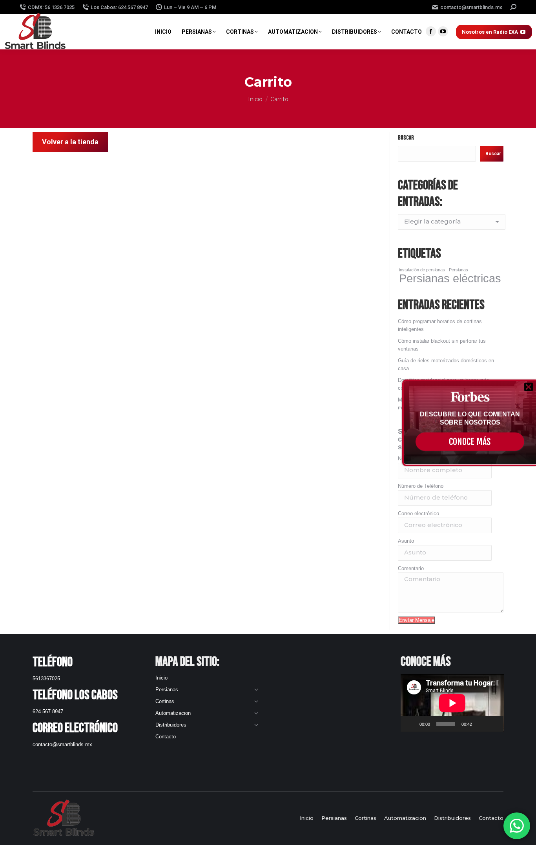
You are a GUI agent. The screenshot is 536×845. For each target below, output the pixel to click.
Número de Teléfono (420, 486)
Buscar (406, 138)
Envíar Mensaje (416, 620)
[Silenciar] (481, 724)
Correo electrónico (418, 513)
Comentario (411, 568)
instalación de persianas (422, 269)
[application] (452, 703)
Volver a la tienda (70, 142)
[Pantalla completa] (493, 724)
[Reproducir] (411, 724)
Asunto (406, 541)
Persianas (458, 269)
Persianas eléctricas (450, 278)
